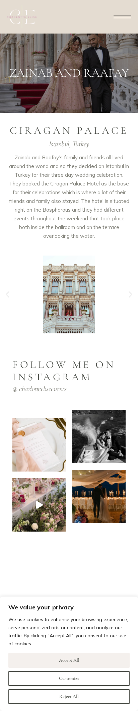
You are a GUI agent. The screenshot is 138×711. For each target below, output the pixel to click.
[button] (7, 294)
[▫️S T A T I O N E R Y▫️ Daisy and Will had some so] (39, 445)
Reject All (69, 696)
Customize (69, 678)
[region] (69, 653)
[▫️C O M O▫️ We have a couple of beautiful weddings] (99, 436)
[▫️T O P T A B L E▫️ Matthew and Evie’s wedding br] (39, 505)
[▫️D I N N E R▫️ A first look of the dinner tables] (99, 496)
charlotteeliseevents (42, 388)
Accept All (69, 660)
